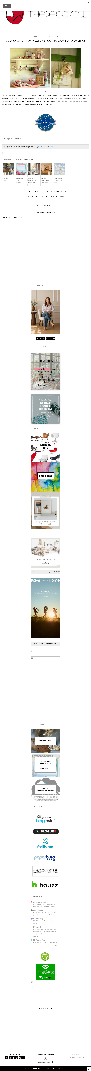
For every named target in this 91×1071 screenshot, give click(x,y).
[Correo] (53, 338)
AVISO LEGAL (76, 1054)
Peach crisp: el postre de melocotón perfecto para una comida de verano (45, 913)
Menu (45, 33)
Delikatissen (38, 910)
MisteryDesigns (59, 1069)
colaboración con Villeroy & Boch (72, 101)
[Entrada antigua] (88, 275)
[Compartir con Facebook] (26, 192)
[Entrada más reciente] (2, 275)
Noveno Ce (37, 927)
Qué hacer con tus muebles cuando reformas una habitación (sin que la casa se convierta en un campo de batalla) (45, 932)
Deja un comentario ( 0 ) (55, 192)
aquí (8, 138)
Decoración (51, 197)
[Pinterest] (47, 338)
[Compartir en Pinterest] (32, 192)
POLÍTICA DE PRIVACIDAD (76, 1057)
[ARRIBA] (89, 1069)
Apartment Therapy (41, 902)
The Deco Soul (36, 1069)
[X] (40, 338)
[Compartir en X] (29, 192)
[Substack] (37, 338)
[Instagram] (50, 338)
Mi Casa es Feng (39, 940)
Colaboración (38, 197)
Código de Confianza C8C (44, 147)
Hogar (61, 197)
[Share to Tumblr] (35, 192)
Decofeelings (38, 919)
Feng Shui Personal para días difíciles (45, 942)
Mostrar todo (56, 945)
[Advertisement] (45, 705)
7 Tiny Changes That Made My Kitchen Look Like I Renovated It (44, 905)
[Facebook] (43, 338)
